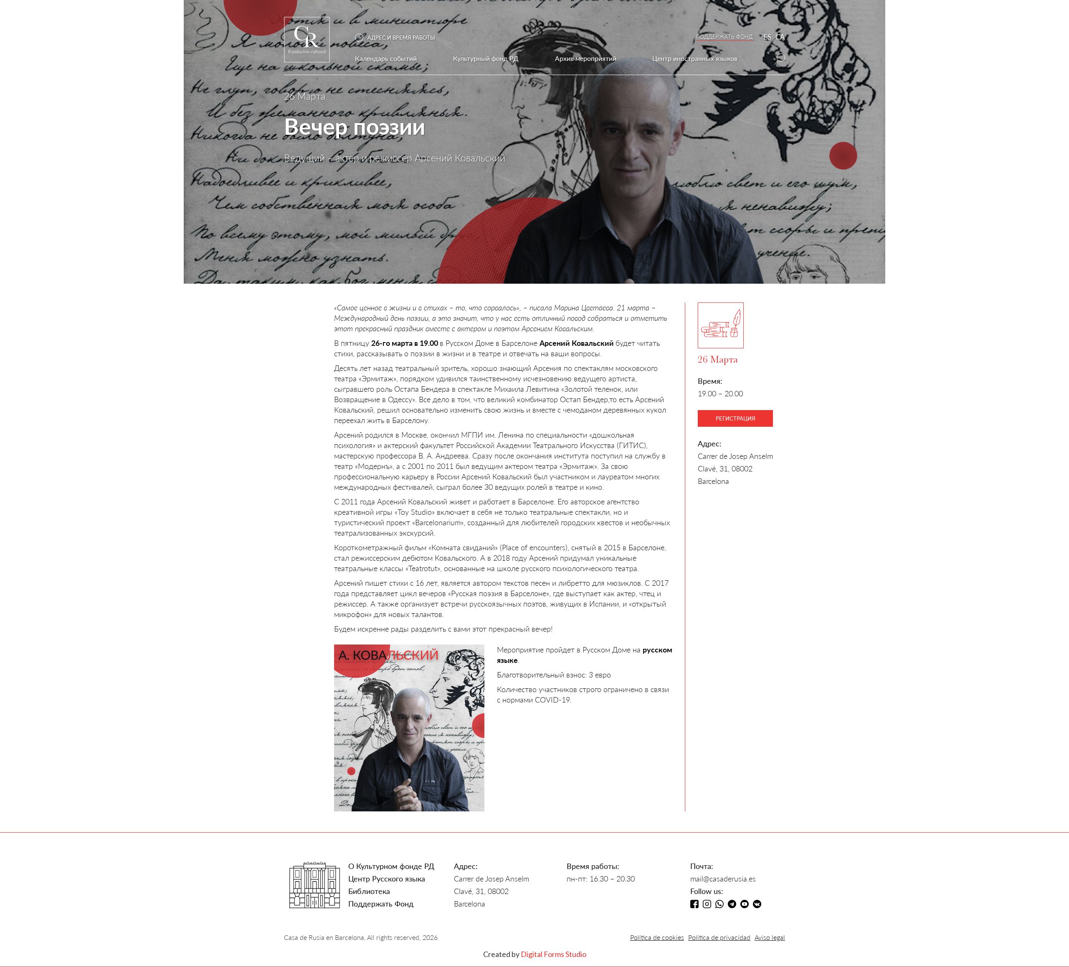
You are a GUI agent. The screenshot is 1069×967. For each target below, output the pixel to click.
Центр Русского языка (386, 878)
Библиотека (369, 891)
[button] (399, 37)
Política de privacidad (719, 937)
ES (767, 37)
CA (780, 37)
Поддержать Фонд (380, 903)
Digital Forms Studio (553, 954)
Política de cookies (657, 937)
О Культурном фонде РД (391, 866)
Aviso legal (770, 937)
